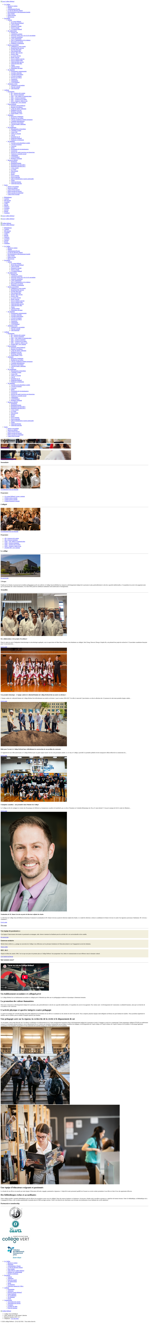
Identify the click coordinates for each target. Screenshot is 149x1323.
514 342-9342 (15, 1318)
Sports (6, 185)
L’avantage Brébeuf (16, 29)
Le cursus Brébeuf (16, 21)
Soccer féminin (15, 175)
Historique (10, 1264)
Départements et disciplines (18, 129)
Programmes (11, 91)
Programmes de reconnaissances (20, 149)
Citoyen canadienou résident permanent (22, 119)
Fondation (7, 213)
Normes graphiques (13, 1273)
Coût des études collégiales (18, 124)
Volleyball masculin (16, 183)
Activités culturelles (16, 73)
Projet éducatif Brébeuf (17, 23)
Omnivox (6, 206)
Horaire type (14, 32)
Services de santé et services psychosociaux (23, 152)
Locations (6, 208)
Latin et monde (15, 24)
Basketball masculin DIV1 (18, 165)
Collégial (6, 90)
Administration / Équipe (14, 1266)
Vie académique (12, 127)
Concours (13, 146)
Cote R (13, 135)
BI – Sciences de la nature (18, 93)
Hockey (13, 172)
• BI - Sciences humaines (11, 540)
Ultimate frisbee (15, 66)
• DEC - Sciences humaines (11, 543)
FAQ (12, 126)
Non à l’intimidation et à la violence (20, 40)
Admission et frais (12, 84)
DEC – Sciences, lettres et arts (19, 101)
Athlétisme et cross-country (18, 46)
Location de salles (12, 1306)
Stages (13, 147)
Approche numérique (17, 37)
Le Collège (7, 4)
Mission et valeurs (12, 6)
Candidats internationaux (18, 121)
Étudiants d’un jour (16, 110)
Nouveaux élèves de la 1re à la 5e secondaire (23, 35)
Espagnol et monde (16, 26)
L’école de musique (16, 76)
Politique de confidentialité (15, 1272)
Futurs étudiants (12, 104)
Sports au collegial (13, 160)
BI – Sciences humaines (17, 94)
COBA (6, 203)
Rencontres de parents (17, 41)
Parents (6, 211)
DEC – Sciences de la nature (19, 99)
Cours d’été (14, 132)
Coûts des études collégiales (18, 108)
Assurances (14, 79)
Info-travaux (11, 17)
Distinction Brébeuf (16, 138)
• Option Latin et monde (10, 498)
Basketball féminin (16, 163)
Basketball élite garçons (17, 48)
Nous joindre (11, 13)
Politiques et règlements (17, 43)
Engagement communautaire (19, 71)
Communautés (8, 1300)
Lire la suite (4, 647)
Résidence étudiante (16, 112)
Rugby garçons (15, 57)
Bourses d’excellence (17, 107)
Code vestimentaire (16, 38)
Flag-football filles (16, 51)
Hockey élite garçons (17, 52)
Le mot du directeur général (15, 10)
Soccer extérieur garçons (17, 59)
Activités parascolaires (17, 74)
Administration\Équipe (14, 9)
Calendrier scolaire (16, 130)
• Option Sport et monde (10, 499)
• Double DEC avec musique (12, 547)
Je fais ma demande (13, 489)
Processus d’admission (17, 116)
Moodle (6, 205)
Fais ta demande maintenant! (8, 459)
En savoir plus (4, 578)
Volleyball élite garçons (17, 62)
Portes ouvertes (12, 15)
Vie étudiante (11, 70)
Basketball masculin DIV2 (18, 166)
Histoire (10, 7)
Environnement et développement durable (19, 12)
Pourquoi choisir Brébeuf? (18, 105)
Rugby (13, 174)
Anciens (6, 209)
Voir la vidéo (4, 947)
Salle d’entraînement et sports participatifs (22, 179)
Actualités (7, 202)
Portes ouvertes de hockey (15, 191)
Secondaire (7, 18)
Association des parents (14, 1301)
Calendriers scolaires (16, 34)
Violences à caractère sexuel (18, 154)
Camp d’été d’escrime (13, 194)
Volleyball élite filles (16, 63)
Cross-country (15, 168)
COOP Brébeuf (15, 82)
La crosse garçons (16, 55)
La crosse (13, 169)
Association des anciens (14, 1303)
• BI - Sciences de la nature (11, 538)
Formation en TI (15, 136)
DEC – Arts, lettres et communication (21, 96)
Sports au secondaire (13, 45)
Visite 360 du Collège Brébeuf (16, 1270)
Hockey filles (14, 54)
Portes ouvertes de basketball (15, 193)
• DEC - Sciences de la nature (12, 544)
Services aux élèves (16, 77)
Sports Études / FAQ (16, 113)
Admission (10, 115)
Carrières (6, 199)
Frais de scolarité (15, 87)
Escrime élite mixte (16, 49)
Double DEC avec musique (18, 102)
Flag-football (14, 171)
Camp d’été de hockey (14, 189)
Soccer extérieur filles (17, 60)
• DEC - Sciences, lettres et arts (12, 546)
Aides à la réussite (16, 133)
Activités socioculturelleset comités (20, 143)
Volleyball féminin (16, 182)
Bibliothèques (8, 197)
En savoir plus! (5, 447)
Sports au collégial (13, 188)
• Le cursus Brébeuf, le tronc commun (14, 496)
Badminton (14, 161)
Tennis (13, 65)
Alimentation (14, 80)
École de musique (12, 1308)
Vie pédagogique (12, 31)
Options (10, 20)
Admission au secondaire (18, 85)
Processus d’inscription (17, 122)
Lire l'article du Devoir (7, 956)
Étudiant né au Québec (17, 118)
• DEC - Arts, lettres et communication (14, 541)
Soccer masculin (15, 177)
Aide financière (15, 88)
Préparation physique (17, 68)
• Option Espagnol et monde (12, 501)
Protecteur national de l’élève (15, 1286)
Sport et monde (15, 27)
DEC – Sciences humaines (18, 98)
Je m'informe (4, 489)
